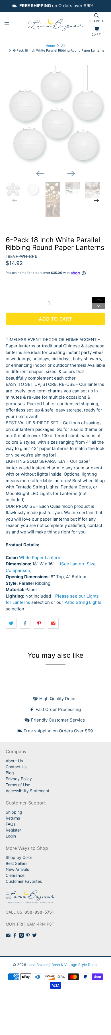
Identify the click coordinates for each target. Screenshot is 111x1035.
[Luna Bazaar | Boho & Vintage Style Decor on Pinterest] (27, 936)
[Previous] (40, 173)
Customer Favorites (24, 881)
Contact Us (16, 766)
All (63, 45)
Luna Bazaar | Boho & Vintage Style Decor (62, 965)
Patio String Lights (82, 602)
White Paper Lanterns (41, 557)
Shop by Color (19, 857)
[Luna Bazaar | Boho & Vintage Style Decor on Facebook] (14, 936)
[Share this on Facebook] (25, 623)
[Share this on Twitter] (11, 623)
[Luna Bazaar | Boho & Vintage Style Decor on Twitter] (34, 936)
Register (13, 830)
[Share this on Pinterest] (39, 623)
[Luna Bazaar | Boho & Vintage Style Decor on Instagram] (21, 936)
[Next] (71, 173)
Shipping (14, 812)
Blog (10, 772)
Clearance (15, 875)
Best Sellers (16, 863)
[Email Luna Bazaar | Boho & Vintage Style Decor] (8, 936)
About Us (14, 760)
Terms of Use (18, 784)
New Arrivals (17, 869)
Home (50, 45)
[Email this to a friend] (53, 623)
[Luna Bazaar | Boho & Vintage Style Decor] (55, 25)
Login (11, 836)
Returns (13, 818)
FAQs (10, 824)
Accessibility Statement (27, 790)
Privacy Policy (19, 778)
